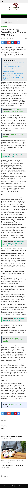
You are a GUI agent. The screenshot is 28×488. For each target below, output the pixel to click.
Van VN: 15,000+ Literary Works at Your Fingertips (11, 436)
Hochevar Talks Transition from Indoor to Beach (13, 422)
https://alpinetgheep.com (14, 404)
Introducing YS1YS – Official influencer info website (12, 460)
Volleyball (4, 26)
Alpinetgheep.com (13, 485)
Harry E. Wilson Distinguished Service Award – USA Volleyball (12, 340)
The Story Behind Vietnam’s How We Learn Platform (12, 465)
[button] (2, 1)
